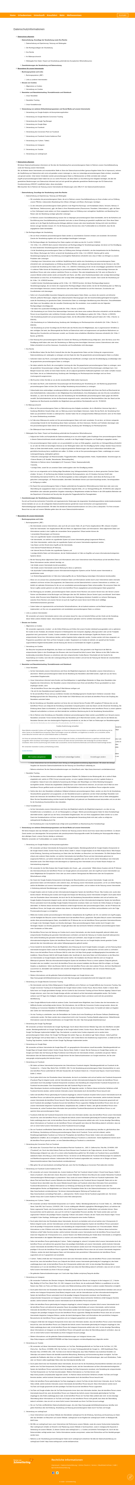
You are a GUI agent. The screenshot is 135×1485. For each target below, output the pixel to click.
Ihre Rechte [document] (30, 52)
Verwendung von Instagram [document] (35, 145)
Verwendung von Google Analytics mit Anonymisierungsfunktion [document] (47, 112)
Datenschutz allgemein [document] (26, 36)
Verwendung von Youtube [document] (34, 149)
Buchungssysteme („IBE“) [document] (34, 75)
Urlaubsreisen (24, 15)
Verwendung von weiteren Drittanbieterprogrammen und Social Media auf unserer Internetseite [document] (56, 109)
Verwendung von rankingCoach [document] (36, 154)
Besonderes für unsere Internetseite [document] (31, 68)
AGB (114, 1465)
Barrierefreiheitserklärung (60, 1468)
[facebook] (53, 1474)
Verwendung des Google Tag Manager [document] (39, 121)
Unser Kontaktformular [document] (33, 104)
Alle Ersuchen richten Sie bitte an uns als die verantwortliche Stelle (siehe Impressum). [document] (59, 380)
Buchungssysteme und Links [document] (32, 72)
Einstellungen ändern (98, 757)
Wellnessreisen (74, 15)
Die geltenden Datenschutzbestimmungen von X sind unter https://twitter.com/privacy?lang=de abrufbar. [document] (65, 1273)
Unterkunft (39, 15)
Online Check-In (84, 1465)
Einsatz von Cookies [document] (29, 82)
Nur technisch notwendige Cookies (67, 757)
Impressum (55, 1465)
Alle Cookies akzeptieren (37, 757)
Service (94, 1465)
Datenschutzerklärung (69, 1465)
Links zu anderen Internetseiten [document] (36, 79)
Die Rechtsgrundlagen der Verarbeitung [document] (39, 47)
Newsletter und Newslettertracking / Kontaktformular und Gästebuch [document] (46, 92)
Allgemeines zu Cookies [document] (34, 86)
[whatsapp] (57, 1474)
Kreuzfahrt (52, 15)
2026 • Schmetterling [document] (68, 1482)
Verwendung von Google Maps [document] (36, 124)
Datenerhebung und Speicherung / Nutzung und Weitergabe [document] (46, 43)
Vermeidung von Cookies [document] (34, 89)
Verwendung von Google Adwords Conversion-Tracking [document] (44, 116)
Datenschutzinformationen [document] (29, 29)
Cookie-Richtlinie (27, 751)
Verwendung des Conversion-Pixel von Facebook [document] (42, 132)
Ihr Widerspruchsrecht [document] (33, 56)
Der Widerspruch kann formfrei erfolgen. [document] (43, 429)
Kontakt (122, 15)
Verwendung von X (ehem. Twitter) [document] (37, 140)
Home (13, 15)
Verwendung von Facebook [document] (35, 127)
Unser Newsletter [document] (32, 95)
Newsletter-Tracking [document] (32, 100)
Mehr (62, 15)
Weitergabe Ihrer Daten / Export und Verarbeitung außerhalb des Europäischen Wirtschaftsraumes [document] (59, 61)
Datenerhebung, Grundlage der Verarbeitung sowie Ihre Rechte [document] (44, 40)
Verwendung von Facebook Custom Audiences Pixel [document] (43, 136)
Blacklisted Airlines (105, 1465)
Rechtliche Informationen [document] (67, 1459)
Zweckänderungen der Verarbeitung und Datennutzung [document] (42, 65)
